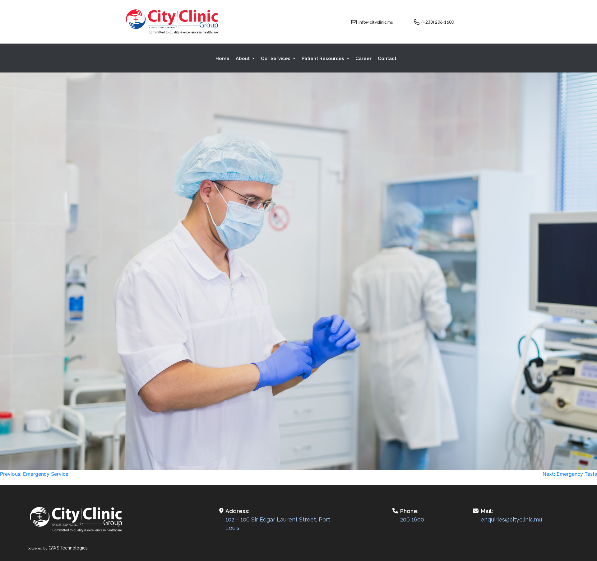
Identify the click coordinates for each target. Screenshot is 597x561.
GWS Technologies (68, 547)
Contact (387, 58)
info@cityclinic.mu (376, 22)
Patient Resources (323, 58)
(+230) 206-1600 (437, 22)
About (243, 58)
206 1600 (412, 519)
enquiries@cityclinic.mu (511, 519)
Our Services (276, 58)
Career (363, 58)
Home (222, 58)
